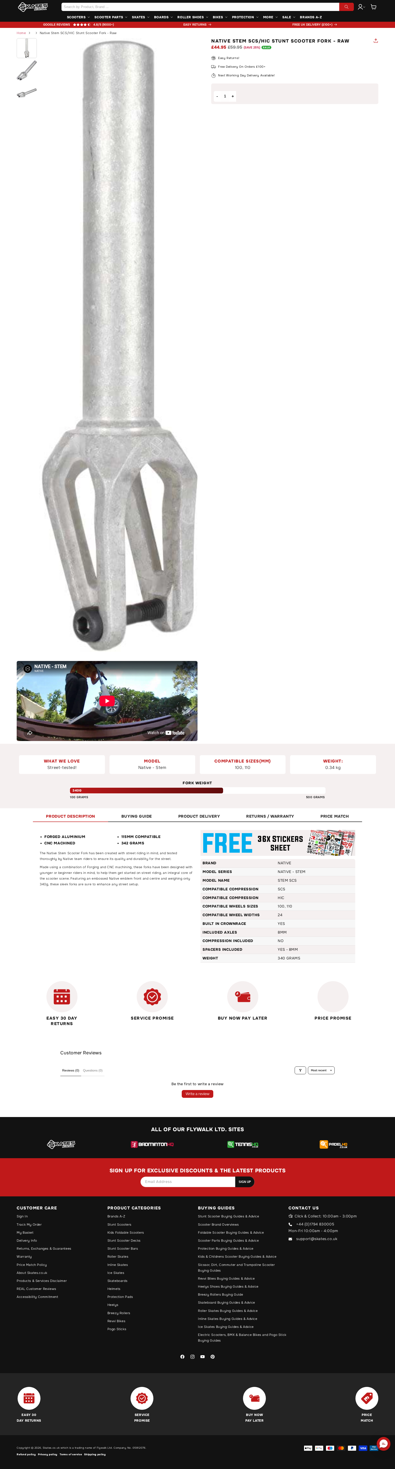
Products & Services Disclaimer (42, 1281)
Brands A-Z (116, 1216)
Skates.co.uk (51, 1447)
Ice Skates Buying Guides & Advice (226, 1327)
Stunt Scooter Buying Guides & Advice (228, 1216)
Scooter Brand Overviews (218, 1224)
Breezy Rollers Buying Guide (220, 1294)
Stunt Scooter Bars (122, 1248)
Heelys (112, 1305)
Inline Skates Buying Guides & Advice (227, 1319)
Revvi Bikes (116, 1321)
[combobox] (207, 7)
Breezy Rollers (118, 1313)
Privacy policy (47, 1454)
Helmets (113, 1289)
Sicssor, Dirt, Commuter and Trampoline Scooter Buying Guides (236, 1268)
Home (21, 33)
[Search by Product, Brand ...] (346, 7)
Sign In (22, 1216)
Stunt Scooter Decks (124, 1240)
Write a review (197, 1093)
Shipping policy (95, 1454)
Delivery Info (27, 1240)
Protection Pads (120, 1297)
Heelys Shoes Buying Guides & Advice (228, 1286)
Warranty (24, 1256)
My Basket (25, 1232)
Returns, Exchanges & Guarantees (44, 1248)
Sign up (245, 1182)
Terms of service (71, 1454)
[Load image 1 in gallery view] (27, 48)
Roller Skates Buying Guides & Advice (228, 1311)
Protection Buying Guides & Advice (226, 1248)
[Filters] (300, 1070)
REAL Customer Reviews (36, 1289)
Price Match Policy (32, 1265)
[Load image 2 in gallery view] (27, 70)
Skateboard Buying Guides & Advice (226, 1302)
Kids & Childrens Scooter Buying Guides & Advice (237, 1256)
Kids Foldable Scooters (125, 1232)
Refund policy (26, 1454)
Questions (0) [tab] (93, 1070)
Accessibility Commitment (37, 1297)
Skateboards (117, 1281)
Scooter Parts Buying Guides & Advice (228, 1240)
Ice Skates (115, 1273)
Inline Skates (117, 1265)
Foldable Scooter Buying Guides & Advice (231, 1232)
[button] (373, 7)
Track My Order (29, 1224)
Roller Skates (117, 1256)
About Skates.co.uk (32, 1273)
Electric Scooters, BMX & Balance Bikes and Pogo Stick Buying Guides (242, 1338)
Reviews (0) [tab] (70, 1070)
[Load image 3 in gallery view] (27, 93)
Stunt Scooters (119, 1224)
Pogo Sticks (116, 1329)
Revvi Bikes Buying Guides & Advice (226, 1278)
